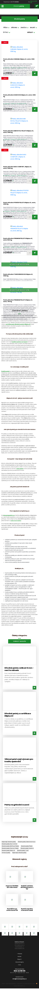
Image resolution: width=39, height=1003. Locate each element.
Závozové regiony (19, 962)
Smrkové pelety (6, 852)
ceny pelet (19, 468)
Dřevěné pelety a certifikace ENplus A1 (18, 714)
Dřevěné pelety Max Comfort (9, 844)
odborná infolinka (16, 520)
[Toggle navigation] (2, 6)
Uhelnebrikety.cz (19, 947)
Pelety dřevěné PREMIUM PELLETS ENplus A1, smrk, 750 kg (18, 300)
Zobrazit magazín (19, 641)
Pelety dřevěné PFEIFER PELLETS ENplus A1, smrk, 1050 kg (19, 203)
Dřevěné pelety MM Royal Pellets (10, 846)
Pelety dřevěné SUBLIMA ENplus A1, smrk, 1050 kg (18, 60)
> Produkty (19, 953)
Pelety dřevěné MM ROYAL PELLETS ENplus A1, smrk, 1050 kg (18, 131)
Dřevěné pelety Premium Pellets (10, 848)
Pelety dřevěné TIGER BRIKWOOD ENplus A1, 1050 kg (18, 275)
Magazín (19, 959)
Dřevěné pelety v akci (23, 850)
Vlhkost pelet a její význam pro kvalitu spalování (19, 760)
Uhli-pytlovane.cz (19, 945)
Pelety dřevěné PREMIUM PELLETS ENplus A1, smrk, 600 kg (18, 239)
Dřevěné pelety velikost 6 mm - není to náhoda (19, 669)
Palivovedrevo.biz (19, 948)
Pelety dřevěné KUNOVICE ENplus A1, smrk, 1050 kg (19, 95)
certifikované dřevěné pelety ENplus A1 (18, 324)
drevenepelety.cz (9, 515)
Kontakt (19, 956)
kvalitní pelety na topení (20, 342)
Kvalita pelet (5, 371)
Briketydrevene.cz (19, 943)
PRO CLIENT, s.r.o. (21, 986)
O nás (19, 964)
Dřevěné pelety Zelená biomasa (26, 842)
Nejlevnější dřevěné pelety (9, 842)
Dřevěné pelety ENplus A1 (8, 850)
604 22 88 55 (19, 971)
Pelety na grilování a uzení (17, 805)
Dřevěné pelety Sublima (27, 848)
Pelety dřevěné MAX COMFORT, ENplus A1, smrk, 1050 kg (17, 167)
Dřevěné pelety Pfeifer (26, 846)
